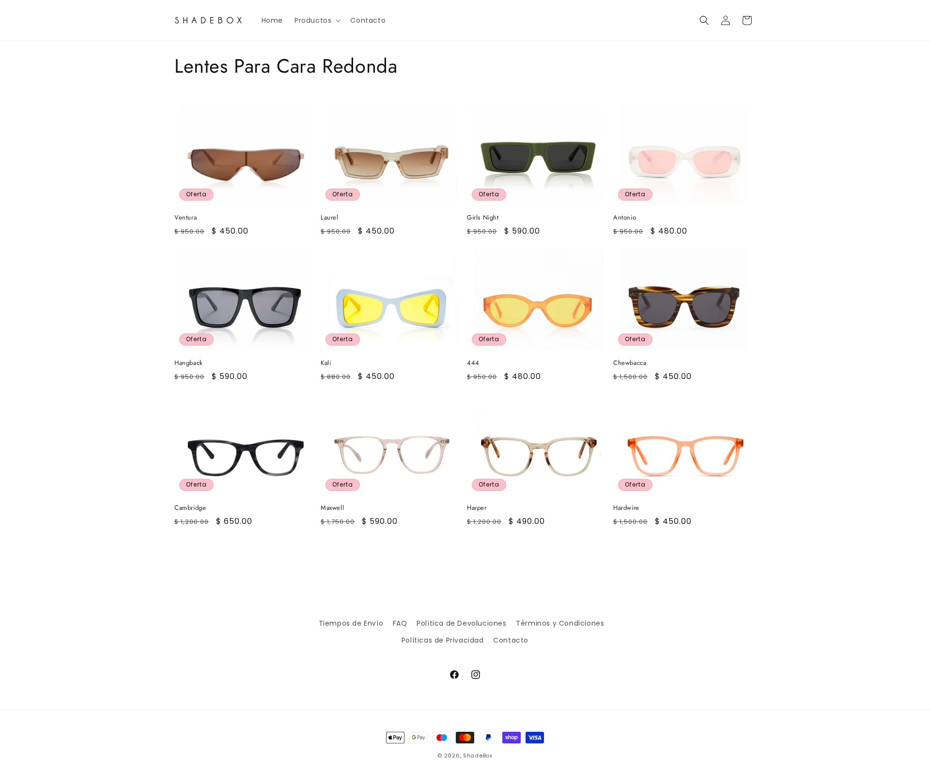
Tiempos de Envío (351, 623)
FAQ (400, 623)
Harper (477, 508)
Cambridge (190, 508)
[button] (316, 20)
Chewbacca (629, 363)
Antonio (624, 218)
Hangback (188, 363)
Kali (326, 363)
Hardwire (626, 508)
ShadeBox (478, 755)
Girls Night (483, 218)
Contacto (510, 640)
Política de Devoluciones (461, 623)
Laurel (330, 218)
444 (473, 363)
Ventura (185, 218)
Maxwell (332, 508)
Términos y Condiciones (560, 623)
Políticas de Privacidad (443, 640)
